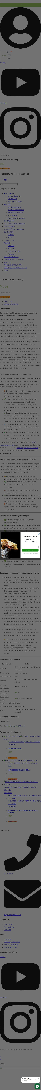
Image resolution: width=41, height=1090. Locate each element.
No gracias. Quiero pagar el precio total (30, 553)
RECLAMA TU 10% (30, 550)
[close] (38, 1078)
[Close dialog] (39, 534)
